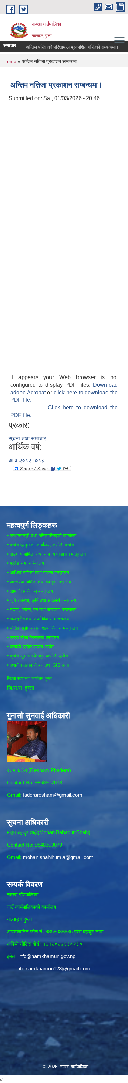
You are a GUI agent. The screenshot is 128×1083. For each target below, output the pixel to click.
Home (9, 61)
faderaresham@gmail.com (52, 795)
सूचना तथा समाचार (27, 438)
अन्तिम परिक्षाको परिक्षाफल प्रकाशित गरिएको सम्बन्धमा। (65, 47)
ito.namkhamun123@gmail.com (54, 968)
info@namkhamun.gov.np (46, 956)
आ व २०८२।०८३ (26, 460)
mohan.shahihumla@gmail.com (58, 857)
